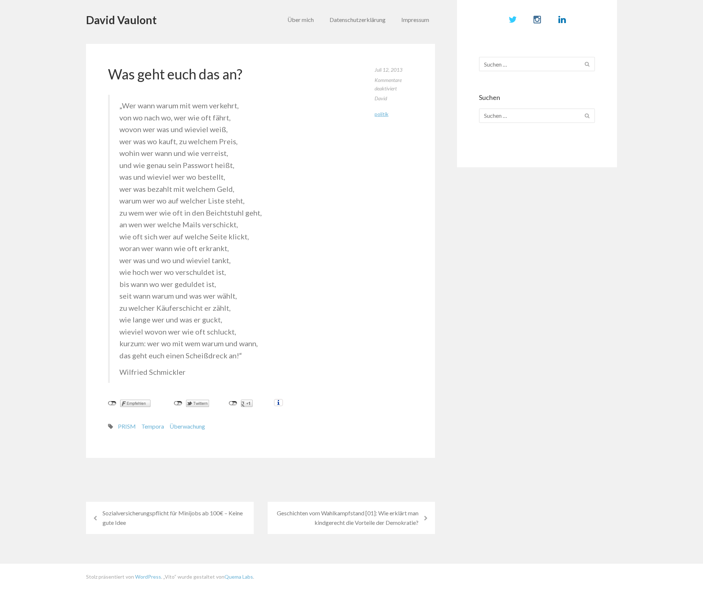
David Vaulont (121, 19)
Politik (381, 114)
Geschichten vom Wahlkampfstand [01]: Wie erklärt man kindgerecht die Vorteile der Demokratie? (348, 517)
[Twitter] (512, 19)
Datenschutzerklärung (358, 19)
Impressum (415, 19)
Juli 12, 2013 (388, 70)
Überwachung (187, 426)
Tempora (152, 426)
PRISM (127, 426)
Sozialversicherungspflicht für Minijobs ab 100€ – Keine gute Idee (173, 517)
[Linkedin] (562, 19)
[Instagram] (537, 19)
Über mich (300, 19)
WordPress (148, 577)
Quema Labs (238, 577)
